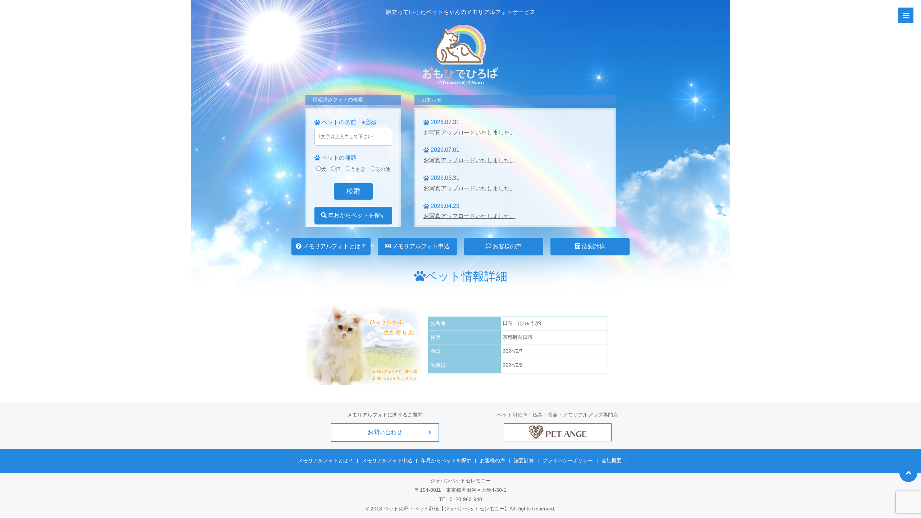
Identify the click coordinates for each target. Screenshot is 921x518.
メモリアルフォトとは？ (333, 246)
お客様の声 (506, 246)
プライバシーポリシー (568, 460)
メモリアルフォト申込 (420, 246)
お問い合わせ (385, 432)
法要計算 (592, 246)
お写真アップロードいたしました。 (469, 133)
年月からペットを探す (356, 215)
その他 (382, 169)
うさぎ (358, 169)
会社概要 (612, 460)
